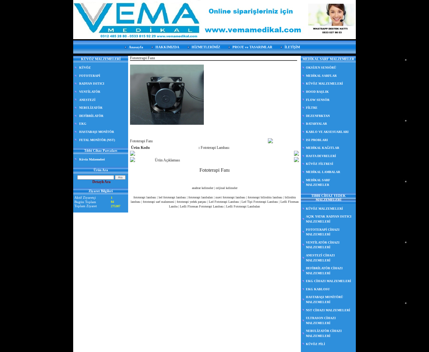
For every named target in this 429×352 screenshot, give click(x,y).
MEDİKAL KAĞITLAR (322, 148)
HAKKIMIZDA (167, 47)
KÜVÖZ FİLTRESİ (319, 163)
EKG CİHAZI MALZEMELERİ (328, 281)
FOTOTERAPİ (89, 75)
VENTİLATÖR (89, 91)
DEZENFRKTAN (318, 116)
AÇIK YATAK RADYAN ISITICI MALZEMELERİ (328, 219)
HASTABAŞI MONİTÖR (96, 132)
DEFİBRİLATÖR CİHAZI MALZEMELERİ (324, 270)
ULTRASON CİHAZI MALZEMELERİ (321, 320)
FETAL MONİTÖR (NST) (97, 140)
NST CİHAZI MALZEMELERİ (328, 310)
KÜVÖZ (85, 67)
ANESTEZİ (87, 100)
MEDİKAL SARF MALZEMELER (318, 182)
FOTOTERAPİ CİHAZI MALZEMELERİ (322, 232)
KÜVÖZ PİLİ (315, 344)
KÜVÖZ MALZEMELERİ (324, 83)
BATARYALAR (316, 123)
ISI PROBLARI (317, 140)
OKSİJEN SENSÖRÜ (321, 67)
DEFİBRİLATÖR (91, 116)
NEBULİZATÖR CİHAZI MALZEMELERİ (324, 333)
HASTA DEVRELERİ (321, 156)
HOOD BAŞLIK (317, 91)
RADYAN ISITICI (91, 83)
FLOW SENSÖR (317, 100)
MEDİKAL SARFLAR (321, 75)
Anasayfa (136, 47)
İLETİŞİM (292, 47)
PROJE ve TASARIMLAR (252, 47)
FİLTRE (312, 107)
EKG (82, 123)
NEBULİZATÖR (90, 107)
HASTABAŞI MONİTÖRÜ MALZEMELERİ (324, 299)
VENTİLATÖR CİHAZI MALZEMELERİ (322, 245)
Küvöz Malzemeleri (92, 159)
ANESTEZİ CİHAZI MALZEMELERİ (320, 258)
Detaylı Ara (101, 182)
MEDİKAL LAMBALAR (323, 172)
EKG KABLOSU (318, 289)
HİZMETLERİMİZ (206, 47)
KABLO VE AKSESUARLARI (327, 132)
